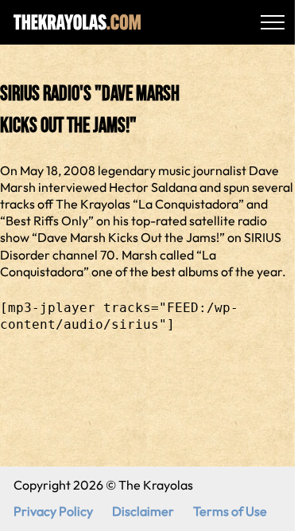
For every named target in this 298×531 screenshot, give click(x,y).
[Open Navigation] (272, 22)
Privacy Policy (53, 511)
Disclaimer (143, 511)
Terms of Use (230, 511)
